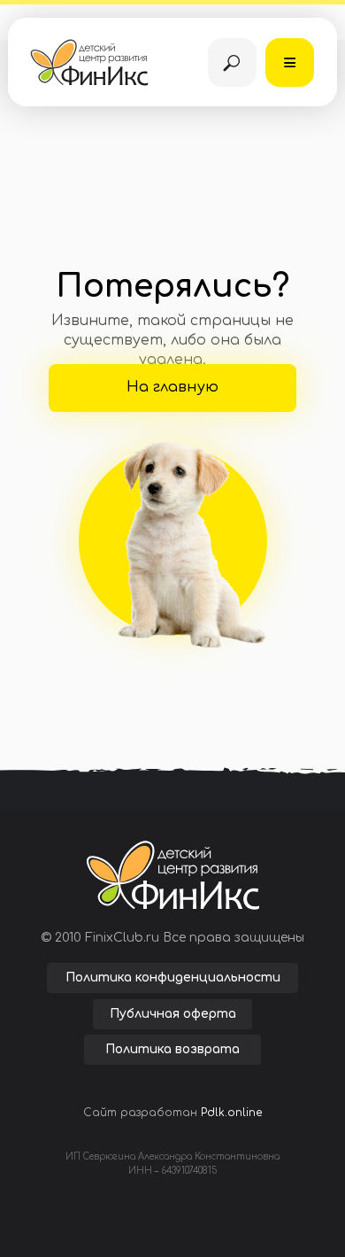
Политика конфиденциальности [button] (172, 977)
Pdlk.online (231, 1112)
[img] (232, 62)
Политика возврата (172, 1049)
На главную (172, 387)
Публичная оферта (173, 1013)
